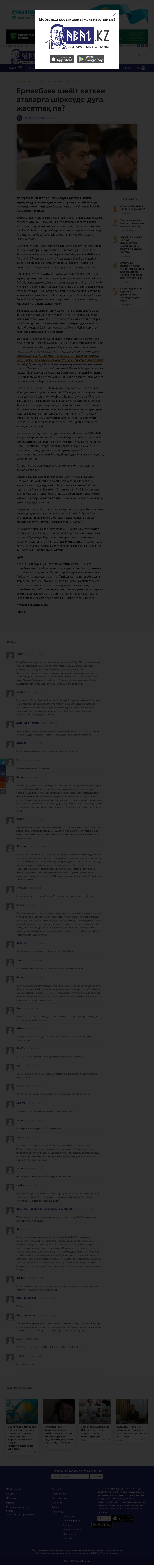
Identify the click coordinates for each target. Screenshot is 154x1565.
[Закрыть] (115, 15)
